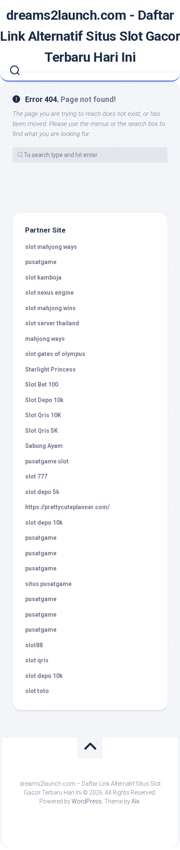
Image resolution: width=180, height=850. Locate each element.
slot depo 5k (42, 492)
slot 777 (36, 476)
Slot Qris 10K (43, 415)
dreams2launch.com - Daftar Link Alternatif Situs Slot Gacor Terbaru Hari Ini (90, 36)
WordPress (87, 801)
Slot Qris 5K (41, 430)
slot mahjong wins (50, 308)
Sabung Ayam (44, 445)
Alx (135, 801)
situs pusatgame (48, 584)
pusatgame (41, 262)
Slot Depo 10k (44, 400)
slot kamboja (43, 277)
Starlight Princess (50, 369)
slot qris (37, 660)
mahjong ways (45, 338)
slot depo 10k (44, 522)
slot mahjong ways (51, 246)
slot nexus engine (49, 292)
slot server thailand (52, 323)
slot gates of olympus (55, 353)
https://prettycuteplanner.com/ (67, 507)
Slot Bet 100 (41, 384)
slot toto (37, 691)
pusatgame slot (47, 461)
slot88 (34, 645)
